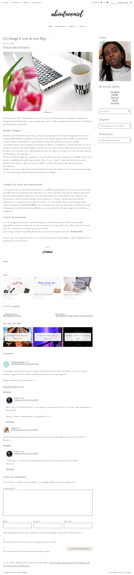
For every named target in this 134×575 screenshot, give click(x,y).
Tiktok (115, 100)
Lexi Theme (112, 572)
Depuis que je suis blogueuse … (73, 294)
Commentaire (10, 488)
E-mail (37, 521)
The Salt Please (17, 362)
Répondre (7, 392)
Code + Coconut (125, 572)
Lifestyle (16, 306)
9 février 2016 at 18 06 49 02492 (24, 364)
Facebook (115, 103)
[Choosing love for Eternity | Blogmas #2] (18, 328)
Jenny (13, 428)
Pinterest (115, 97)
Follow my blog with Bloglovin (16, 47)
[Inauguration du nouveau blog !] (47, 285)
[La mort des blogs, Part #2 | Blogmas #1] (47, 328)
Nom (6, 521)
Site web (67, 521)
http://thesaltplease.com (13, 386)
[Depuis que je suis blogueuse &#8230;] (78, 285)
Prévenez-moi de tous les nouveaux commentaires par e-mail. (29, 542)
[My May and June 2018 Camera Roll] (78, 328)
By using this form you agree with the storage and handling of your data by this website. (43, 533)
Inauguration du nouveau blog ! (43, 294)
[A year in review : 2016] (17, 285)
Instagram (115, 92)
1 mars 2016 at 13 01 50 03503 (26, 400)
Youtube (115, 94)
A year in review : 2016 (10, 294)
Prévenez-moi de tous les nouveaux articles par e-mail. (26, 551)
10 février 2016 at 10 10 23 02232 (24, 430)
